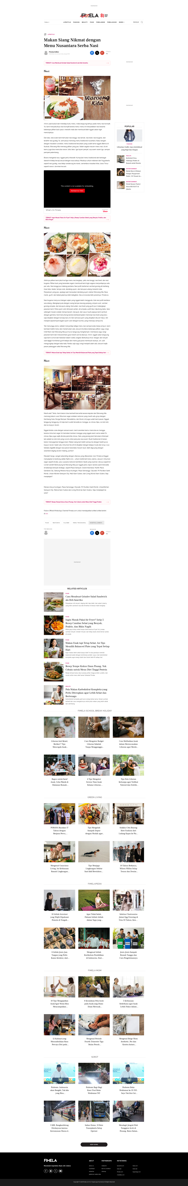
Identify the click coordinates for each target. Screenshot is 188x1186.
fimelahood (112, 22)
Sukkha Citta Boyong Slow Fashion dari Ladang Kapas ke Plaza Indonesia (128, 830)
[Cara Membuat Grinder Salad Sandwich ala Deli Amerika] (53, 602)
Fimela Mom (95, 970)
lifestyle (67, 22)
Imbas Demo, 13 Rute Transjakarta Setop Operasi (94, 1128)
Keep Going (94, 1144)
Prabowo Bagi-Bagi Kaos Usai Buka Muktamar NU (94, 1090)
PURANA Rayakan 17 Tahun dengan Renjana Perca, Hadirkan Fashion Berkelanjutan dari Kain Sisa (59, 830)
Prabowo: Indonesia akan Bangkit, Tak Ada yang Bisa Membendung (59, 1090)
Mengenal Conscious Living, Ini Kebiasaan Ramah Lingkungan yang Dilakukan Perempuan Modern (59, 868)
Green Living (95, 797)
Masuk (136, 22)
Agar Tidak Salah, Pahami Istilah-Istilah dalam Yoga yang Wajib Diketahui (94, 917)
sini (47, 514)
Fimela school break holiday (95, 711)
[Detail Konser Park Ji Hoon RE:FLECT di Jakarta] (121, 185)
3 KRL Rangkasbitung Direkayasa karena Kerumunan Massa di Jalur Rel (59, 1128)
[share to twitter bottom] (97, 533)
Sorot (94, 1057)
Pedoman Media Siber (95, 1174)
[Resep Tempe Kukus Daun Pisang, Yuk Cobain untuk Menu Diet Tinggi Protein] (53, 671)
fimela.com (86, 1182)
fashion (76, 22)
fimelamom (100, 22)
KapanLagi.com (137, 1172)
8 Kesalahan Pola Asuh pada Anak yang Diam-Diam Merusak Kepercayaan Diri (94, 1004)
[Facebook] (46, 1171)
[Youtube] (60, 1171)
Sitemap (104, 1171)
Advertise (91, 1171)
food (92, 22)
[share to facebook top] (92, 53)
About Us (91, 1165)
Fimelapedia (95, 884)
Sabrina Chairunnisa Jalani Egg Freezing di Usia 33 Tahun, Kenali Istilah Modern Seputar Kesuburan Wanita (128, 917)
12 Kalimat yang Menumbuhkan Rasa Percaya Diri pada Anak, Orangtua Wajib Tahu (59, 1041)
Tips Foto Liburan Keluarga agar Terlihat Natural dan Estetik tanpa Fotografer (128, 782)
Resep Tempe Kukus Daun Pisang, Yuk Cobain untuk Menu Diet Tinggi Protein (86, 668)
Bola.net (119, 1169)
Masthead (91, 1168)
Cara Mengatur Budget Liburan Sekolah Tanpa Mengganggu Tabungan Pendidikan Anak (94, 744)
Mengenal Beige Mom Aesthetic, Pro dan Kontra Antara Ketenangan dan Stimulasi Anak (128, 1041)
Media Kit (104, 1165)
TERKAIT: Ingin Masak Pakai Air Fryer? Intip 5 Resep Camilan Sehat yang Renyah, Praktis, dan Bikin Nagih (76, 218)
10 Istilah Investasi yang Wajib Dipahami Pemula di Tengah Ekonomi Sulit (59, 917)
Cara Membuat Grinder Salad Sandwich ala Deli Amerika (86, 598)
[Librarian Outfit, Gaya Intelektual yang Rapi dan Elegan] (129, 135)
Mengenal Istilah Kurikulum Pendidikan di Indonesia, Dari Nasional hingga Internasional (94, 955)
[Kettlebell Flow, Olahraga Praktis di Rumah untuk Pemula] (121, 159)
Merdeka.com (120, 1175)
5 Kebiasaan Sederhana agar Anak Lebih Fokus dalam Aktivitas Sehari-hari (128, 1004)
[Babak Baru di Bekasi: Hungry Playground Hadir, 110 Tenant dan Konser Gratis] (121, 172)
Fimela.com (120, 1172)
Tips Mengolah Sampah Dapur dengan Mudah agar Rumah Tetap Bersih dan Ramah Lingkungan (94, 830)
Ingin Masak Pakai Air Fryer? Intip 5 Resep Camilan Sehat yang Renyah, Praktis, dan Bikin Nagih (85, 623)
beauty (85, 22)
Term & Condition (106, 1168)
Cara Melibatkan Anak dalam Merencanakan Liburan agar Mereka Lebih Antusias (128, 744)
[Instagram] (51, 1171)
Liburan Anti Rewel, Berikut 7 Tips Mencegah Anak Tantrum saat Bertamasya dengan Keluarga (59, 744)
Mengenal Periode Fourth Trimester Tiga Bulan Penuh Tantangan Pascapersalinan (94, 1041)
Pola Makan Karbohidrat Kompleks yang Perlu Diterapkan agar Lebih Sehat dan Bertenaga (86, 693)
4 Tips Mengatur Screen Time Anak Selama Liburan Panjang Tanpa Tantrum (94, 782)
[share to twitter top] (97, 53)
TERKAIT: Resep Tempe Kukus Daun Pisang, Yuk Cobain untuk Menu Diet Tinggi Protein (74, 502)
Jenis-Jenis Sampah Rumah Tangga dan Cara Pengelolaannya (128, 955)
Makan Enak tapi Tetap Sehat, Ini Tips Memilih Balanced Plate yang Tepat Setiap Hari (87, 646)
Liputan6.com (120, 1165)
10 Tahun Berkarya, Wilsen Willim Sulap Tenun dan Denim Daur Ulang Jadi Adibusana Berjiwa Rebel (128, 868)
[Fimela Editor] (46, 53)
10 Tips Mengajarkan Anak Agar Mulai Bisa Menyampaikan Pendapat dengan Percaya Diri (59, 1004)
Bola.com (135, 1165)
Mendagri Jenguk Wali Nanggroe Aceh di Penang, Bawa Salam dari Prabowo (128, 1128)
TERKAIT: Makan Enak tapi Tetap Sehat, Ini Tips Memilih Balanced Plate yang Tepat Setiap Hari (76, 352)
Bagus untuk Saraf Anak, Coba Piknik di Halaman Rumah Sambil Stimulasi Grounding (59, 782)
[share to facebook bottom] (92, 533)
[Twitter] (56, 1171)
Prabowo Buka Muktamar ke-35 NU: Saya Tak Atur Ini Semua (128, 1090)
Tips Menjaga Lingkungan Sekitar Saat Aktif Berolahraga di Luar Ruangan (94, 868)
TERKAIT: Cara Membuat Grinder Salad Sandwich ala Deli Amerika (67, 63)
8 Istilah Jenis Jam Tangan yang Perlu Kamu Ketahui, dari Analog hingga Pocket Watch (59, 955)
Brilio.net (135, 1169)
